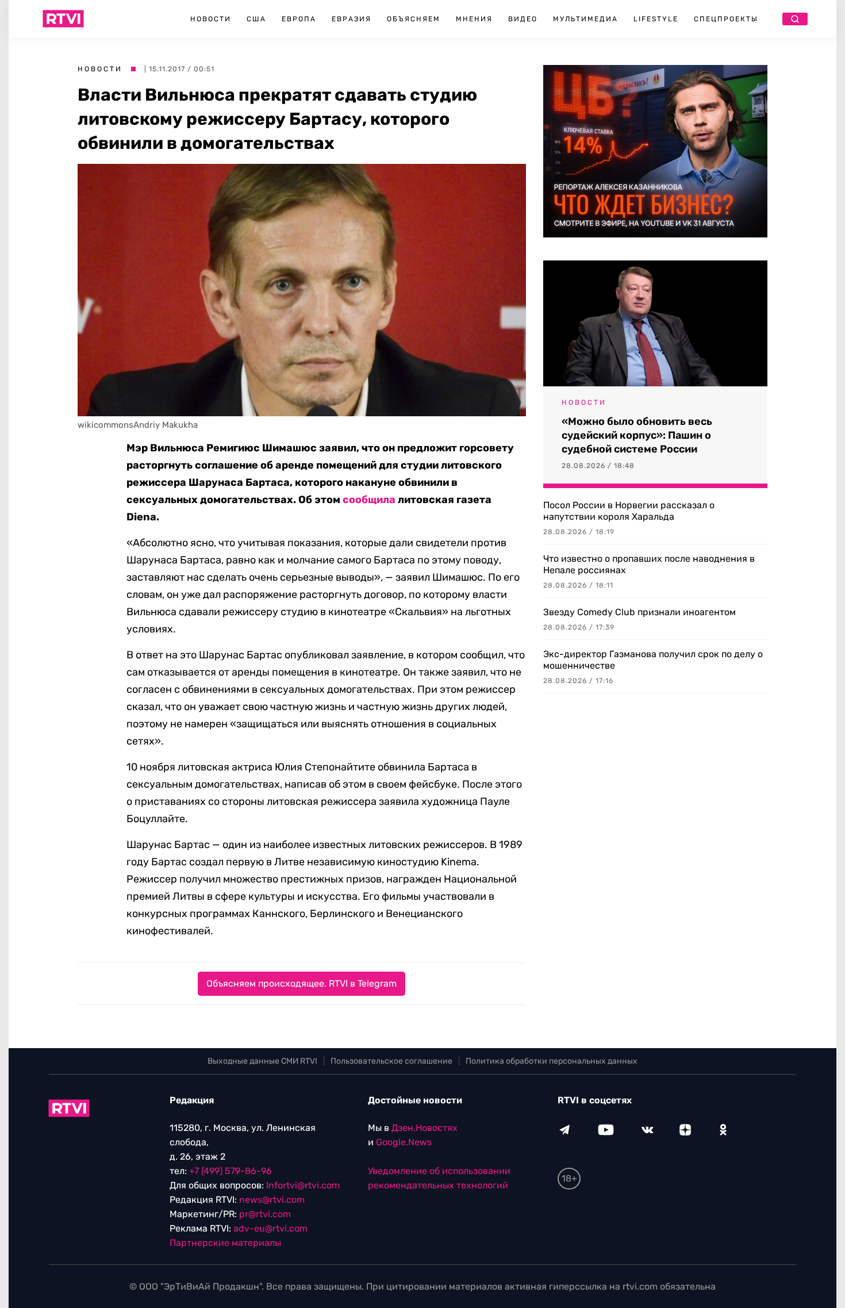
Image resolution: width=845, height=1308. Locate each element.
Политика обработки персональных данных (551, 1061)
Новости (210, 19)
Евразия (351, 19)
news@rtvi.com (272, 1199)
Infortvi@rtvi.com (303, 1185)
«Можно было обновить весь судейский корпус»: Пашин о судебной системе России (637, 435)
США (256, 19)
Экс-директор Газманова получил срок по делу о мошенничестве (653, 660)
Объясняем (413, 19)
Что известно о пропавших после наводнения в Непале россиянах (649, 564)
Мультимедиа (585, 19)
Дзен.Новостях (424, 1127)
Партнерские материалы (225, 1242)
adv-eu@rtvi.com (270, 1228)
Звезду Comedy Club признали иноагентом (639, 612)
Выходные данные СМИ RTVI (262, 1061)
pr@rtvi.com (265, 1214)
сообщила (369, 499)
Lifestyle (655, 19)
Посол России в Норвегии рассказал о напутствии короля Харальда (629, 511)
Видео (522, 19)
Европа (299, 19)
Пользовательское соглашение (391, 1061)
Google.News (404, 1142)
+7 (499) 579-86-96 (230, 1170)
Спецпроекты (726, 19)
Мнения (474, 19)
